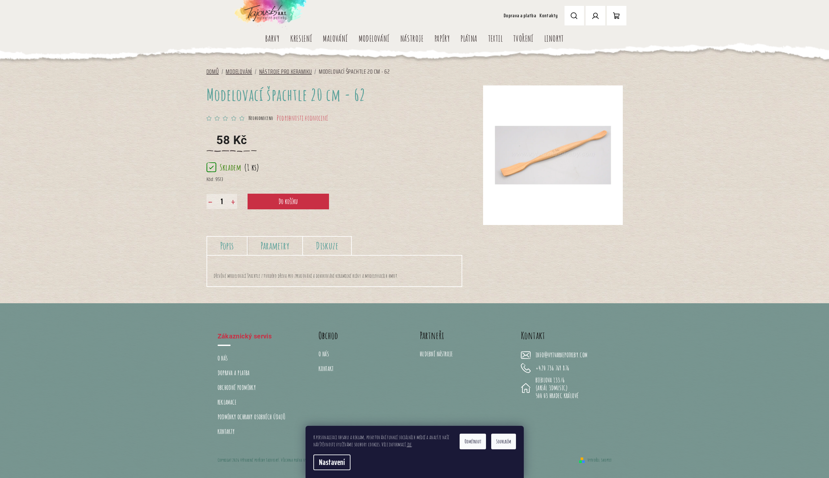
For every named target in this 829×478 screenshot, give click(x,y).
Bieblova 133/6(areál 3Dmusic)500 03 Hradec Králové (557, 388)
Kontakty (548, 15)
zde (409, 444)
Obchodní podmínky (237, 387)
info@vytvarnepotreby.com (562, 355)
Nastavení (332, 462)
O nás (223, 358)
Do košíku (288, 201)
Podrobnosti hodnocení (302, 117)
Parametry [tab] (275, 246)
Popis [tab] (227, 246)
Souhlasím (503, 441)
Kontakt (326, 369)
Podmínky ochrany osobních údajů (252, 417)
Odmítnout (473, 441)
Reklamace (227, 402)
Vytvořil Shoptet (599, 460)
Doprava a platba (520, 15)
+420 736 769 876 (552, 368)
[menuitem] (272, 38)
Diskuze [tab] (327, 246)
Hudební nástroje (436, 354)
